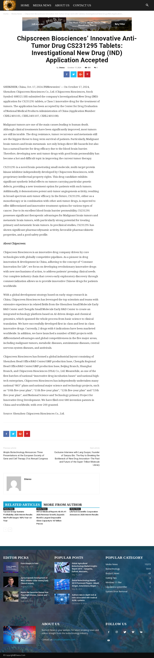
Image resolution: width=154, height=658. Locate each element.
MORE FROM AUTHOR (62, 505)
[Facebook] (109, 632)
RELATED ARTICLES (22, 505)
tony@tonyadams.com (64, 639)
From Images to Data (29, 563)
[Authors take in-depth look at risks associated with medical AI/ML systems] (61, 599)
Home (25, 5)
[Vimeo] (133, 632)
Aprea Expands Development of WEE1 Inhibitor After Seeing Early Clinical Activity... (34, 580)
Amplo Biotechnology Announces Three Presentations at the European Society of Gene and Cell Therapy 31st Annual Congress (25, 455)
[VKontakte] (141, 632)
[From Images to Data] (10, 567)
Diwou (62, 67)
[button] (147, 5)
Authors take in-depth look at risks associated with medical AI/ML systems (84, 597)
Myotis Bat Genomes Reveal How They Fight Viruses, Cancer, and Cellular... (34, 595)
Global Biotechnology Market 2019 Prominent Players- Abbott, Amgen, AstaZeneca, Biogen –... (85, 583)
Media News (42, 5)
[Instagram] (117, 632)
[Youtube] (109, 640)
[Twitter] (125, 632)
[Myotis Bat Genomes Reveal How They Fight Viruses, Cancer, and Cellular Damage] (10, 596)
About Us (62, 5)
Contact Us (82, 5)
